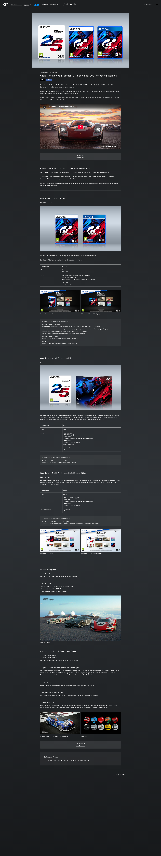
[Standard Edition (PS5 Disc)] (60, 301)
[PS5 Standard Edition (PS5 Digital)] (101, 301)
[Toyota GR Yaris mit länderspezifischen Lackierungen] (60, 723)
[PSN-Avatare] (101, 723)
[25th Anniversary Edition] (60, 540)
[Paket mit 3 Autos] (80, 618)
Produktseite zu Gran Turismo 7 (80, 156)
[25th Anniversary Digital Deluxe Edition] (101, 540)
